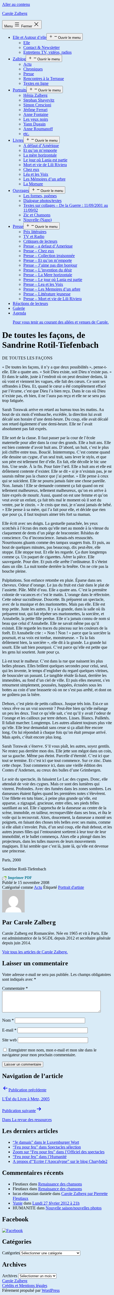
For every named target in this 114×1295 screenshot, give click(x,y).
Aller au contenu (16, 4)
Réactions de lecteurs (30, 303)
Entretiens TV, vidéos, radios (47, 52)
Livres (18, 140)
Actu (27, 64)
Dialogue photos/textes (42, 200)
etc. (26, 133)
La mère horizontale (40, 155)
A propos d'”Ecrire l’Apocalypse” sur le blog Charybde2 (60, 1161)
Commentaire (15, 988)
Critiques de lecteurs (40, 241)
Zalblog (19, 59)
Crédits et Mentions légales (24, 1285)
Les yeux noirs (35, 119)
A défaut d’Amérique (41, 145)
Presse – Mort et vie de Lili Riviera (52, 298)
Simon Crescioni (37, 105)
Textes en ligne (36, 83)
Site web (9, 1040)
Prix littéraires (34, 231)
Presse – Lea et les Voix (43, 284)
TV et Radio (33, 236)
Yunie (18, 1203)
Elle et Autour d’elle (29, 37)
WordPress (51, 1290)
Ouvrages (21, 190)
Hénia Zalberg (35, 95)
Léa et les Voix (35, 174)
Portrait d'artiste (71, 887)
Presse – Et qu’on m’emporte (47, 260)
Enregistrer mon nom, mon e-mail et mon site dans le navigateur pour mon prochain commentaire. (49, 1052)
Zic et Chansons (36, 215)
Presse (28, 74)
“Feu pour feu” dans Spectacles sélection (47, 1147)
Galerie (19, 308)
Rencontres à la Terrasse (43, 78)
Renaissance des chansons (60, 1184)
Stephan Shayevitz (38, 100)
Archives (9, 1275)
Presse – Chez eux (38, 251)
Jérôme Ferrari (35, 109)
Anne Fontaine (35, 114)
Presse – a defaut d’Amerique (48, 246)
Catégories (11, 1253)
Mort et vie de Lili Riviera (45, 164)
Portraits (20, 90)
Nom (8, 1020)
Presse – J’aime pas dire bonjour (50, 265)
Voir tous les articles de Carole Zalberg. (35, 952)
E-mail (9, 1030)
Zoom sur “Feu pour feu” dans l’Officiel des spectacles (58, 1152)
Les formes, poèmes (40, 196)
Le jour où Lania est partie (45, 160)
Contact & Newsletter (41, 47)
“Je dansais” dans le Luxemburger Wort (46, 1142)
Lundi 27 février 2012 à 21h (56, 1203)
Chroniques (33, 69)
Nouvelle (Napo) (37, 219)
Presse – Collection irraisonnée (49, 255)
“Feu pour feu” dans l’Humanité (40, 1156)
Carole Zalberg (14, 13)
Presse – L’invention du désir (47, 270)
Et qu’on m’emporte (40, 150)
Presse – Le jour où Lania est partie (52, 279)
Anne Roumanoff (38, 129)
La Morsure (33, 184)
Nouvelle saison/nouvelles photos (74, 1208)
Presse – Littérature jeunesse (47, 294)
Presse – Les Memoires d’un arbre (51, 289)
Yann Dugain (34, 124)
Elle (26, 42)
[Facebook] (12, 1230)
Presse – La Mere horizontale (47, 275)
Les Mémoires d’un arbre (44, 179)
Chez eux (31, 169)
